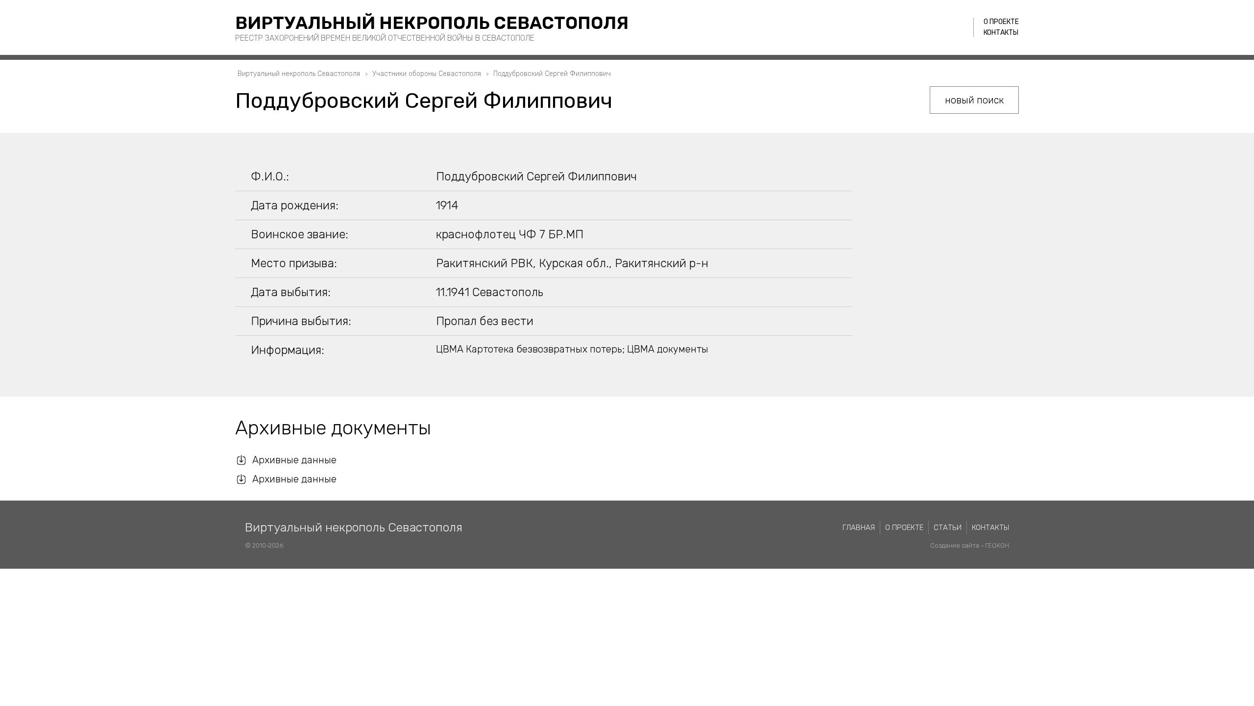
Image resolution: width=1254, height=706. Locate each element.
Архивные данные (294, 460)
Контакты (1001, 32)
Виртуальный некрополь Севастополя (431, 22)
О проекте (1001, 22)
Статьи (948, 527)
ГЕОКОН (997, 545)
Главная (859, 527)
